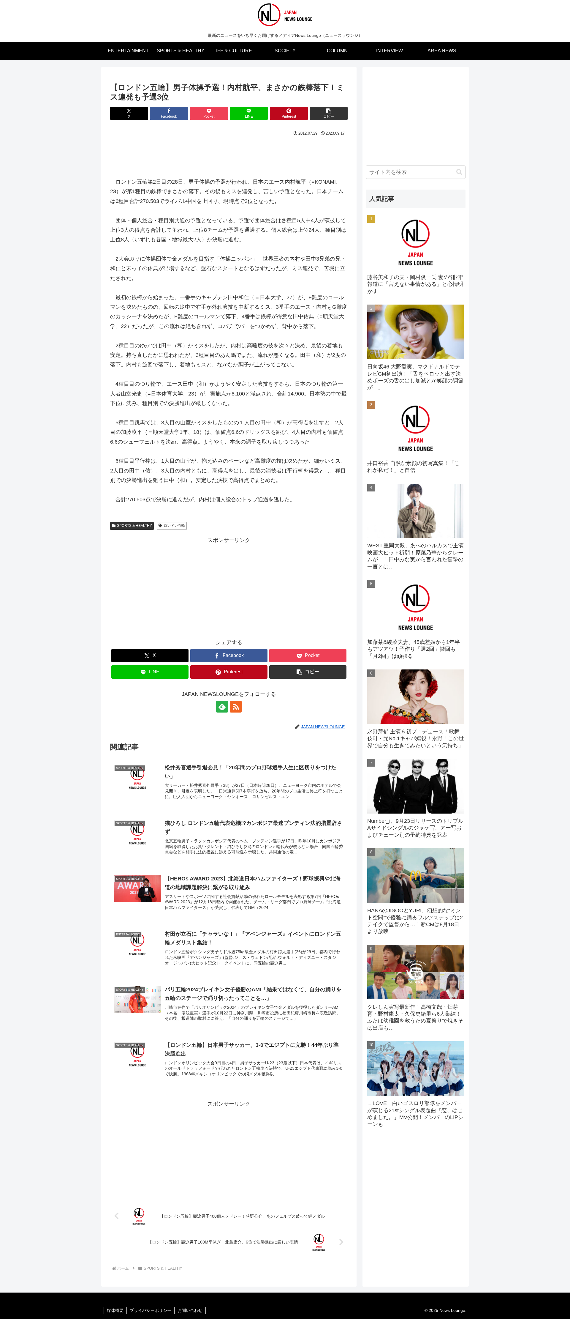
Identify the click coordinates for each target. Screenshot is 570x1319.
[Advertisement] (229, 154)
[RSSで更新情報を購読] (236, 707)
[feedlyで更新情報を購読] (222, 707)
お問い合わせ (190, 1310)
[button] (329, 113)
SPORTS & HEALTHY (134, 526)
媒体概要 (115, 1310)
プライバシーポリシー (150, 1310)
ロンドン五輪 (174, 526)
